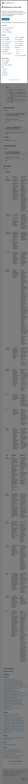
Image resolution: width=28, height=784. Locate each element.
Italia (3, 51)
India (3, 63)
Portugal (17, 43)
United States (5, 32)
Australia (4, 61)
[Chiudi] (26, 3)
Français (18, 53)
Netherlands (17, 37)
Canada (3, 30)
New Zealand (4, 65)
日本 (3, 73)
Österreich (17, 41)
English (17, 51)
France (3, 47)
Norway (16, 39)
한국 (3, 75)
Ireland (3, 49)
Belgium (3, 37)
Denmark (4, 39)
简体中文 (5, 69)
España (3, 43)
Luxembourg (4, 53)
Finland (3, 45)
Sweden (16, 45)
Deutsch (18, 49)
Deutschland (4, 41)
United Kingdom (18, 55)
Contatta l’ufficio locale (14, 79)
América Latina (5, 28)
